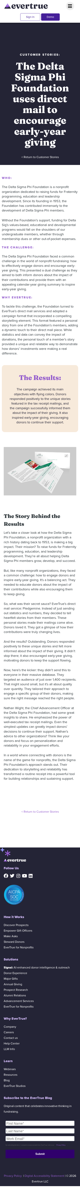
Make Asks (11, 936)
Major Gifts (11, 979)
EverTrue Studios (14, 1086)
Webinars (10, 1069)
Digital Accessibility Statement (44, 1176)
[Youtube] (24, 876)
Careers (9, 1032)
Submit (40, 1153)
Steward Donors (14, 942)
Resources (10, 1075)
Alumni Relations (15, 995)
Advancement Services (19, 1001)
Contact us (11, 1038)
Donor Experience (15, 973)
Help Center (12, 1043)
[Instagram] (18, 876)
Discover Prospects (16, 925)
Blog (7, 1080)
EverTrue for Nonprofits (18, 947)
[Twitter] (12, 876)
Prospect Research (16, 990)
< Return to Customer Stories (40, 157)
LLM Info (9, 1049)
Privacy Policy (60, 1145)
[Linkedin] (30, 876)
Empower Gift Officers (18, 931)
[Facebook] (6, 876)
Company (10, 1027)
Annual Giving (13, 984)
